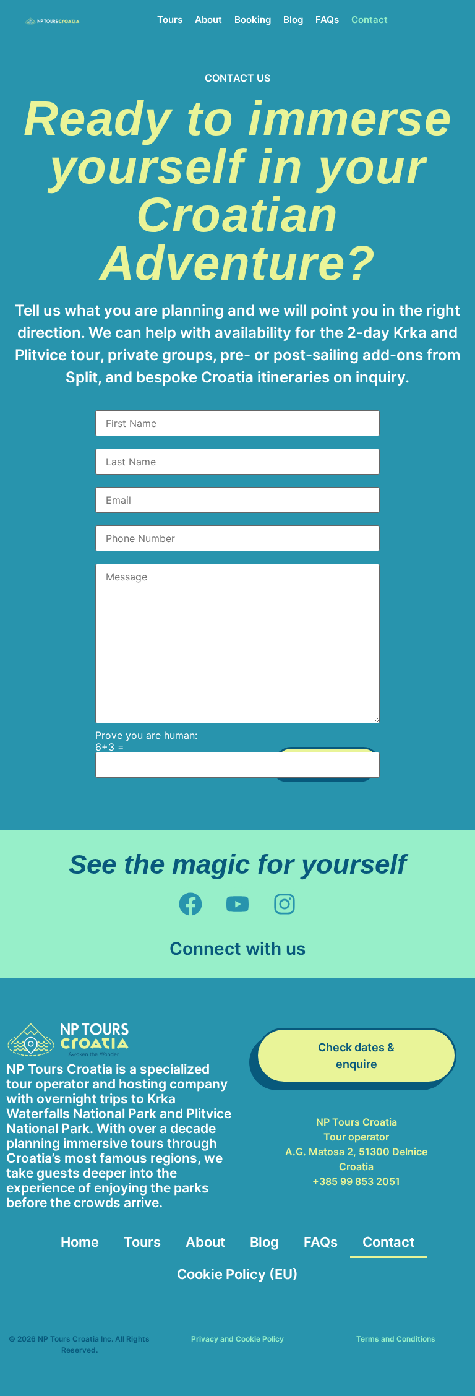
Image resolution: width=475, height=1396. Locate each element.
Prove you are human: (146, 735)
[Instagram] (284, 903)
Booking (252, 19)
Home (80, 1242)
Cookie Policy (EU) (237, 1274)
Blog (293, 19)
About (208, 19)
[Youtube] (237, 903)
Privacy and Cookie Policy (237, 1338)
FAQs (327, 19)
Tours (169, 19)
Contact (369, 19)
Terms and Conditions (395, 1338)
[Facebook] (190, 903)
